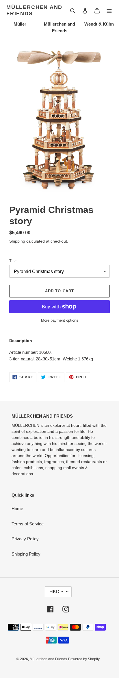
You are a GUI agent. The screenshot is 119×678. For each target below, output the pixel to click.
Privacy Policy (25, 538)
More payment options (59, 320)
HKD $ (56, 591)
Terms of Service (28, 523)
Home (17, 508)
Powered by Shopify (84, 659)
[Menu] (109, 10)
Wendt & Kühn (99, 24)
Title (12, 261)
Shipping (17, 241)
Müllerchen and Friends (34, 10)
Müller (20, 24)
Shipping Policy (26, 554)
